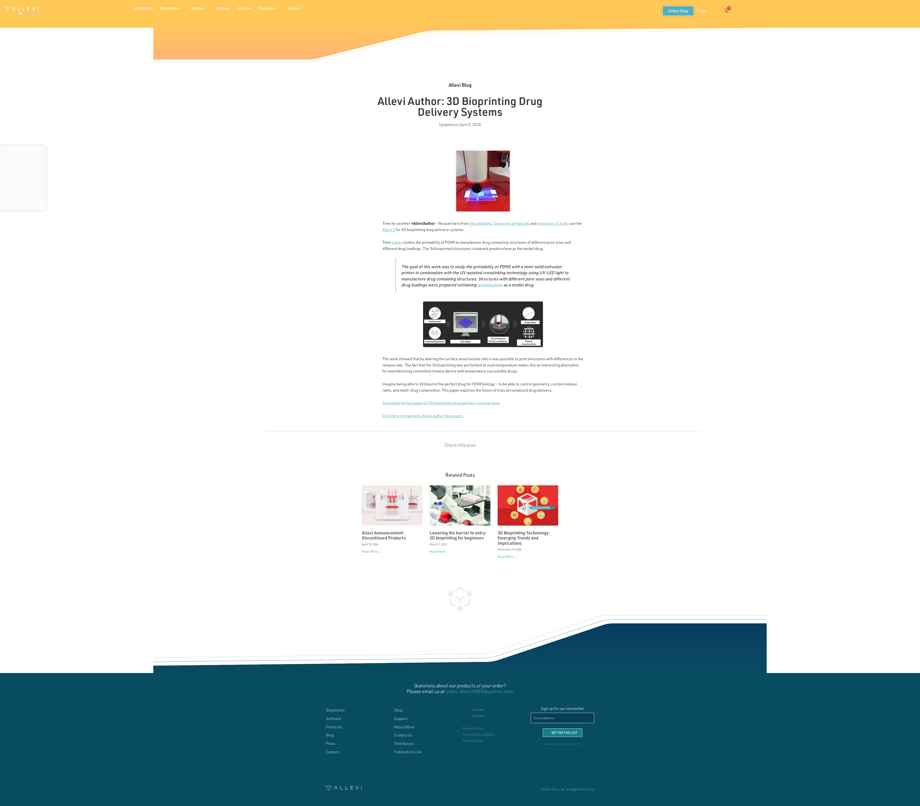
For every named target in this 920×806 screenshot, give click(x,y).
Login (703, 10)
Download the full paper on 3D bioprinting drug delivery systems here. (441, 402)
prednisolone (489, 284)
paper (397, 242)
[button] (715, 11)
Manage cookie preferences (562, 744)
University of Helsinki (511, 223)
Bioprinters (169, 8)
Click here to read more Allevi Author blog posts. (423, 415)
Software (223, 8)
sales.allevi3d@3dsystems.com (480, 691)
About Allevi (144, 8)
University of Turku (553, 223)
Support (294, 8)
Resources (266, 8)
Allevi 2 (388, 229)
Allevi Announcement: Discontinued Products (384, 535)
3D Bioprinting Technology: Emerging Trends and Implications (524, 538)
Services (244, 8)
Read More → (372, 551)
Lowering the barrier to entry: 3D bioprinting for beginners (458, 535)
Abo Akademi (480, 223)
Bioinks (197, 8)
